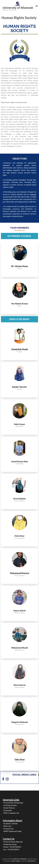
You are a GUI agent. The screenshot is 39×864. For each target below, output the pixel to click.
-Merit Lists (7, 826)
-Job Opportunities (10, 805)
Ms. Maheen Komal (19, 303)
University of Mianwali (18, 8)
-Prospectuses (8, 829)
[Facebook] (3, 778)
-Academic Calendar (10, 823)
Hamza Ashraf (19, 610)
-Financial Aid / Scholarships (13, 803)
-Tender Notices (9, 808)
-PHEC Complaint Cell (11, 813)
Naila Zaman (19, 424)
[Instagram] (7, 778)
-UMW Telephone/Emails (12, 831)
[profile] (19, 301)
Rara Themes (16, 861)
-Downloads (7, 810)
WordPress (31, 861)
